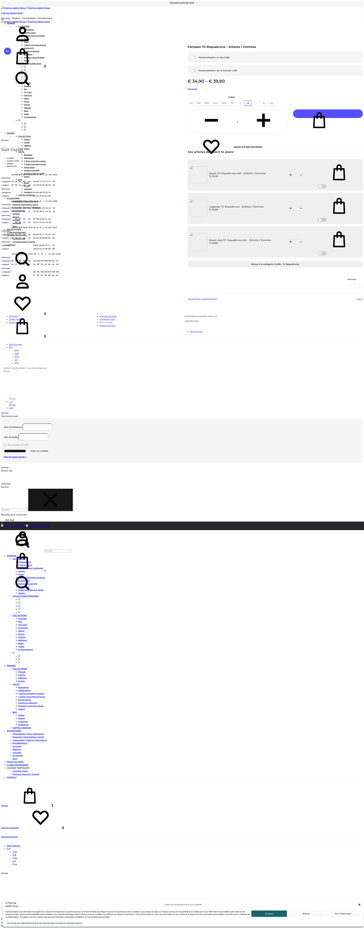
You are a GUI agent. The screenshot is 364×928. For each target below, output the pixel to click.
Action (21, 681)
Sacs (15, 758)
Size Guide (192, 89)
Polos (21, 574)
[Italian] (16, 360)
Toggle (322, 186)
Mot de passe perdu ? (15, 457)
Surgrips (17, 746)
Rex (20, 621)
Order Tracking (16, 319)
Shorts (21, 571)
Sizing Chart (15, 322)
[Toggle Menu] (2, 19)
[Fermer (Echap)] (2, 922)
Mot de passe (11, 437)
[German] (17, 357)
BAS (15, 712)
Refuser (306, 913)
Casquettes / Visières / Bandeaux (30, 740)
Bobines (17, 749)
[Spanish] (17, 363)
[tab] (202, 299)
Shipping (13, 316)
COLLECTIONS (20, 615)
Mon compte (196, 331)
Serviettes (18, 755)
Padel (21, 646)
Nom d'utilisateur (13, 427)
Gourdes (17, 752)
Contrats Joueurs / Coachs (26, 774)
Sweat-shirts (24, 700)
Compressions (25, 649)
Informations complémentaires (202, 299)
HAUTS (16, 684)
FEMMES (11, 665)
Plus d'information (343, 913)
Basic (21, 643)
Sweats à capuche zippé (31, 590)
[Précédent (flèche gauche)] (2, 925)
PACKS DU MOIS (15, 762)
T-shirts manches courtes (31, 693)
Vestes (21, 593)
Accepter (269, 913)
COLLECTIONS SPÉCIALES (26, 596)
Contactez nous (107, 319)
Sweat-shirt (24, 580)
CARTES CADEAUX (22, 727)
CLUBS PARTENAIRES (17, 765)
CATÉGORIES (19, 559)
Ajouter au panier (328, 113)
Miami (21, 631)
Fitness (22, 672)
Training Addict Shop (12, 13)
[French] (11, 347)
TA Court (22, 624)
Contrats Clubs (20, 771)
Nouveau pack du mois (182, 2)
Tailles (231, 97)
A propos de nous (108, 316)
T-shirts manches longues (31, 577)
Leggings (23, 721)
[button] (359, 904)
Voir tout (9, 520)
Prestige (22, 618)
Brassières (23, 687)
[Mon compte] (22, 44)
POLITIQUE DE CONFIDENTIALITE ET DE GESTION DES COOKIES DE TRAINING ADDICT (45, 923)
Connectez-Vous (9, 837)
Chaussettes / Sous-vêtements (28, 734)
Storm (21, 634)
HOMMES (11, 555)
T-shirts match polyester (30, 568)
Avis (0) (360, 299)
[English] (17, 350)
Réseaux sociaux (107, 325)
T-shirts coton (25, 565)
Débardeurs (24, 562)
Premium (23, 628)
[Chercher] (36, 551)
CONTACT (12, 777)
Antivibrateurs (20, 743)
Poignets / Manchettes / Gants (28, 737)
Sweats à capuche (27, 583)
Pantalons (23, 587)
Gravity (21, 675)
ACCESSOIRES (14, 730)
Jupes (21, 715)
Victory (21, 637)
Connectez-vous (15, 451)
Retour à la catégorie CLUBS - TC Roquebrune (275, 264)
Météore (22, 640)
